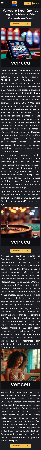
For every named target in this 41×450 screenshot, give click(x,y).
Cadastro (36, 3)
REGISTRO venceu (20, 24)
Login (27, 3)
